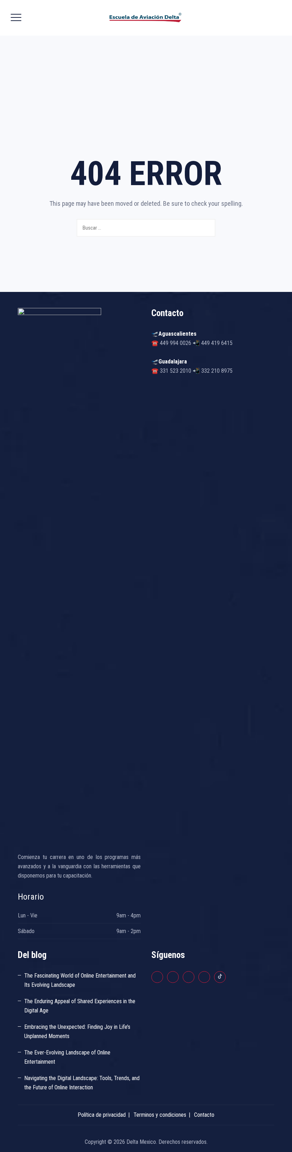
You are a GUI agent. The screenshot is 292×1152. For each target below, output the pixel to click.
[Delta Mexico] (145, 18)
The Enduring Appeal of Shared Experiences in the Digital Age (79, 1006)
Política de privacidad (102, 1114)
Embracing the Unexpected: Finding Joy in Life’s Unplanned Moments (77, 1031)
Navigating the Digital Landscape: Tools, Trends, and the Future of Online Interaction (82, 1083)
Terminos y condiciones (160, 1114)
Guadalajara (172, 361)
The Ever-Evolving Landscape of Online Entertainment (67, 1057)
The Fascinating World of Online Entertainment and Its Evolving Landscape (80, 980)
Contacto (204, 1114)
